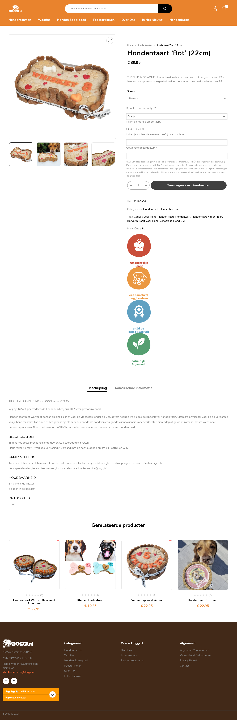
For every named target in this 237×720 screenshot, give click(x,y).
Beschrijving (97, 388)
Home (130, 45)
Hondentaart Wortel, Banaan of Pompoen (34, 601)
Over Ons (69, 671)
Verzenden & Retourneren (195, 655)
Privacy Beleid (188, 660)
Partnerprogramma (132, 660)
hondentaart (150, 209)
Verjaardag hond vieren (146, 600)
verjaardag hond (170, 221)
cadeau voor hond (145, 216)
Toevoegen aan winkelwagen (188, 185)
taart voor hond (149, 221)
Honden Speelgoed (76, 660)
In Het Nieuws (72, 676)
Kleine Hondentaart (90, 600)
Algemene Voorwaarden (194, 650)
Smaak (131, 91)
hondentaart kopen (203, 216)
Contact (184, 665)
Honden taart (166, 216)
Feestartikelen (72, 665)
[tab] (97, 388)
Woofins (69, 655)
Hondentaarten (144, 45)
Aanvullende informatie (133, 388)
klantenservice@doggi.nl (19, 672)
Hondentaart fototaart (203, 600)
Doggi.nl (139, 228)
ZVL (183, 221)
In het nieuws (129, 655)
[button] (224, 9)
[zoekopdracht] (165, 8)
